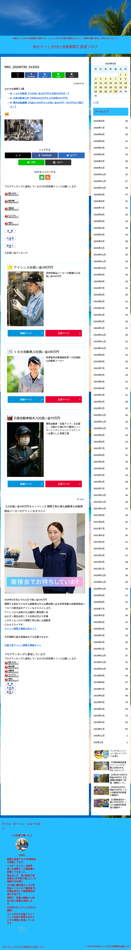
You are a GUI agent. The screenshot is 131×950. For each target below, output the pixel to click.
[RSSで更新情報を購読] (47, 177)
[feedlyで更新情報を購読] (41, 177)
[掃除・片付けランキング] (11, 193)
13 (110, 83)
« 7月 (96, 102)
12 (105, 83)
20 (110, 87)
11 (101, 83)
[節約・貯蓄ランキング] (11, 201)
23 (125, 87)
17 (95, 87)
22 (120, 87)
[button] (71, 75)
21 (115, 87)
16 (125, 83)
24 (95, 91)
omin (22, 854)
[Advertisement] (65, 18)
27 (110, 91)
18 (100, 87)
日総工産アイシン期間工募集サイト (22, 645)
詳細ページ (26, 333)
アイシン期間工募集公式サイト (20, 628)
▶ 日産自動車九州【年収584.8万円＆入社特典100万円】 (39, 98)
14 (115, 83)
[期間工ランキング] (11, 223)
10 (95, 83)
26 (105, 91)
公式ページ (63, 333)
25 (100, 91)
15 (120, 83)
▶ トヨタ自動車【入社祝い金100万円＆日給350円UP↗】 (40, 93)
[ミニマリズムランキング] (11, 216)
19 (105, 87)
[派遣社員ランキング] (11, 208)
